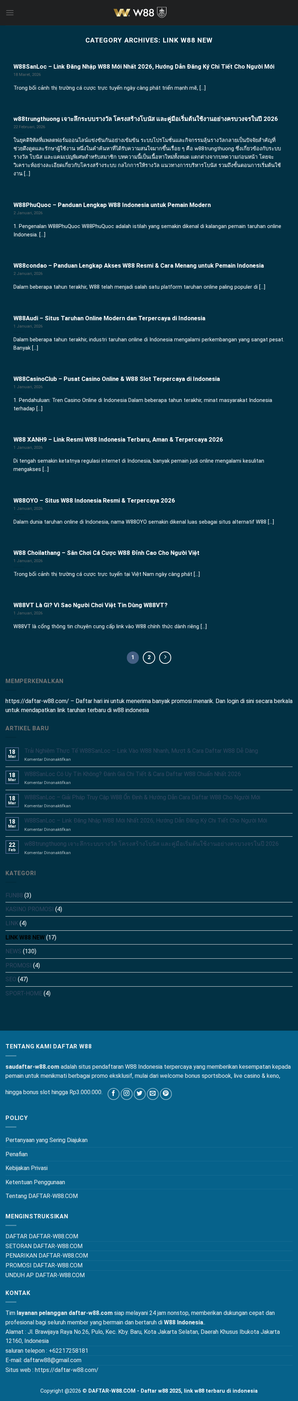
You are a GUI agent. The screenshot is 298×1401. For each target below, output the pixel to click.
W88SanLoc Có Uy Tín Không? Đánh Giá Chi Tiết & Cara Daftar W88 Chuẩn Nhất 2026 (132, 774)
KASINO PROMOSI (29, 909)
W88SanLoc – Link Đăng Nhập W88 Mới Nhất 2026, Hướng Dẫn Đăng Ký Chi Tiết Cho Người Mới (145, 820)
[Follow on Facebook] (114, 1094)
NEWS (13, 951)
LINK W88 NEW (25, 937)
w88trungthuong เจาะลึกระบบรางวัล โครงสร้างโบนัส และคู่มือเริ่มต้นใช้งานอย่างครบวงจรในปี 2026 (151, 843)
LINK (11, 923)
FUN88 (14, 895)
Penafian (16, 1154)
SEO (10, 979)
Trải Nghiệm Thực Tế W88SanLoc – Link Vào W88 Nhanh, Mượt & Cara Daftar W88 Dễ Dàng (141, 750)
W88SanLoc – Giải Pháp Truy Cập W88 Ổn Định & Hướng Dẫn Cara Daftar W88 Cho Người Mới (142, 797)
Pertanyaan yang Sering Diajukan (46, 1140)
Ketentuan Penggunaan (35, 1182)
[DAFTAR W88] (149, 12)
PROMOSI (18, 965)
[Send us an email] (153, 1094)
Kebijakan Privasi (26, 1168)
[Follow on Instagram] (127, 1094)
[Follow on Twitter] (140, 1094)
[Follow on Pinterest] (166, 1094)
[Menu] (9, 12)
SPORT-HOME (23, 993)
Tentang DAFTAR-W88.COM (41, 1196)
